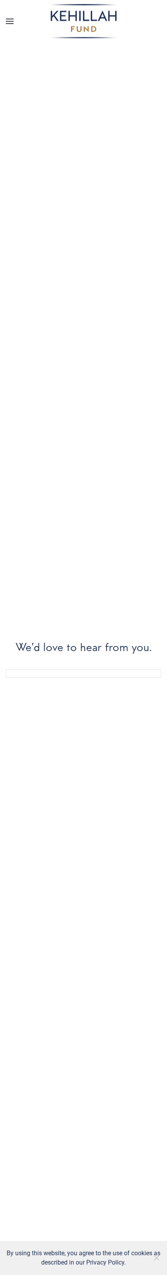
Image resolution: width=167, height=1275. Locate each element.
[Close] (156, 1258)
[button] (10, 21)
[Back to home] (83, 21)
